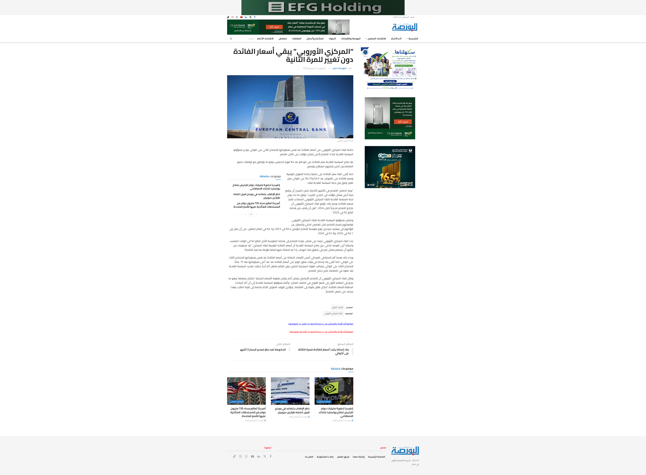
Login (262, 17)
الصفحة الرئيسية (376, 457)
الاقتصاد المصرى (377, 38)
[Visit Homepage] (405, 27)
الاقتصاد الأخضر (265, 38)
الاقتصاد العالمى (323, 401)
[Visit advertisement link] (323, 7)
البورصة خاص (339, 68)
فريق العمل (343, 457)
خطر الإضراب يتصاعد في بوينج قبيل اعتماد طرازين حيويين (256, 196)
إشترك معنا (359, 457)
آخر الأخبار (396, 38)
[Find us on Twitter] (250, 17)
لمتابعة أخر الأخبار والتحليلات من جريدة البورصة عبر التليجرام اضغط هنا (321, 331)
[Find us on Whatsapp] (237, 17)
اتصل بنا (309, 457)
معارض (283, 38)
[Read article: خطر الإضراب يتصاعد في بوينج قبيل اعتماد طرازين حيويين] (290, 391)
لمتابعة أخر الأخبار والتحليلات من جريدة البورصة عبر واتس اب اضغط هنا (321, 324)
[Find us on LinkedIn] (246, 17)
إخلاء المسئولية (325, 457)
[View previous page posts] (257, 214)
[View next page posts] (251, 214)
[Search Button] (229, 39)
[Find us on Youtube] (241, 17)
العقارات (296, 38)
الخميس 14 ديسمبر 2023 (314, 68)
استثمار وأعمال (315, 38)
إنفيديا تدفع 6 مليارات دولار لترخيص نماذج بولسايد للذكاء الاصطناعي (256, 187)
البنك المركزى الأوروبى (333, 313)
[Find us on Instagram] (232, 17)
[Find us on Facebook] (254, 17)
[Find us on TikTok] (228, 17)
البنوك (332, 38)
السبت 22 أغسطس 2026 (342, 420)
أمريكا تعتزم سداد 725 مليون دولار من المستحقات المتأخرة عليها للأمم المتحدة (257, 205)
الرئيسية (413, 38)
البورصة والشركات (351, 38)
